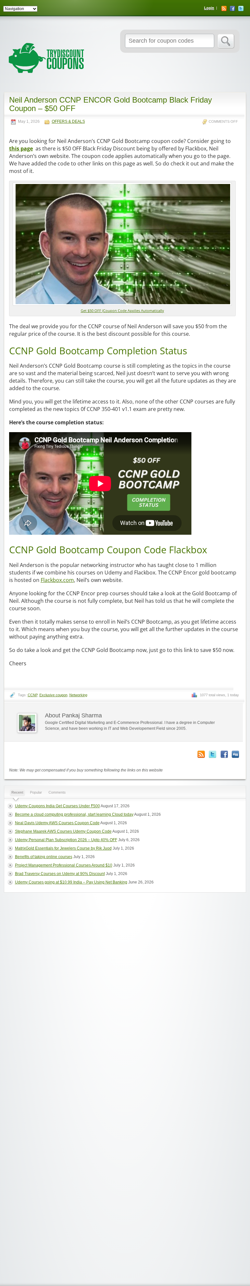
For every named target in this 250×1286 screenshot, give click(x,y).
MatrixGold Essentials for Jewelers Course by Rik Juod (63, 848)
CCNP (32, 695)
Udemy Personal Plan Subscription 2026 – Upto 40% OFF (66, 840)
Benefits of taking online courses (43, 857)
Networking (78, 695)
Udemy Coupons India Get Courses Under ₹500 (57, 806)
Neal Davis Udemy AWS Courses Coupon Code (57, 823)
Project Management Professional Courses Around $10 (63, 865)
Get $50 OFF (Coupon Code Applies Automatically (122, 310)
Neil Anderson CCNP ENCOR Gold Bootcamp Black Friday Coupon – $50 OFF (110, 104)
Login (209, 8)
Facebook (232, 8)
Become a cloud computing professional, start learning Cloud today (74, 814)
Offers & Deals (68, 122)
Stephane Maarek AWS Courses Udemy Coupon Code (63, 831)
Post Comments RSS (201, 754)
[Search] (226, 41)
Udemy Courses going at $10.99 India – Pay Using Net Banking (71, 882)
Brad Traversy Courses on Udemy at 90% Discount (60, 873)
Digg (235, 754)
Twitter (240, 8)
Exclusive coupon (53, 695)
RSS (224, 8)
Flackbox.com (57, 580)
